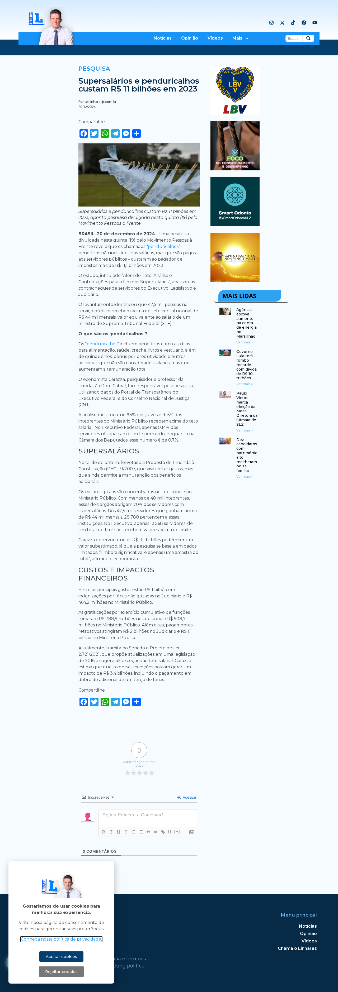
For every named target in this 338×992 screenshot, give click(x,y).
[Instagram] (271, 22)
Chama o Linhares (297, 948)
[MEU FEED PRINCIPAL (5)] (235, 224)
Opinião (189, 38)
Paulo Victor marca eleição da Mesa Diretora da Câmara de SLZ (246, 409)
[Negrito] (103, 832)
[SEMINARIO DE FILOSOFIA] (235, 280)
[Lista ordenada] (133, 832)
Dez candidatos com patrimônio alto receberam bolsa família (246, 455)
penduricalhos (163, 246)
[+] (177, 831)
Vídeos (215, 38)
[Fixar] (126, 832)
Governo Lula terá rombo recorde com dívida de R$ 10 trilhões (246, 365)
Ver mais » (244, 342)
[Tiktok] (293, 22)
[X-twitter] (282, 22)
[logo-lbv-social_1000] (235, 113)
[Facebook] (304, 22)
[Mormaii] (235, 168)
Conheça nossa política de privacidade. (61, 939)
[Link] (163, 832)
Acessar (189, 797)
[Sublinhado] (118, 832)
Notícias (163, 38)
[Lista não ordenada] (140, 832)
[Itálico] (111, 832)
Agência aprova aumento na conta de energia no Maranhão (246, 323)
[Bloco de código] (155, 832)
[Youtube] (315, 22)
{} (170, 831)
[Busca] (308, 38)
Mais (237, 38)
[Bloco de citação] (148, 832)
